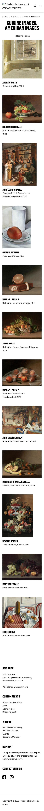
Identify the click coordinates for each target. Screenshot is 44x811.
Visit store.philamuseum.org (15, 687)
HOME (4, 16)
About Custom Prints (12, 702)
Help (4, 706)
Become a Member (11, 737)
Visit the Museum (10, 731)
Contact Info (8, 709)
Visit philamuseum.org (12, 728)
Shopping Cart (9, 712)
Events (5, 734)
